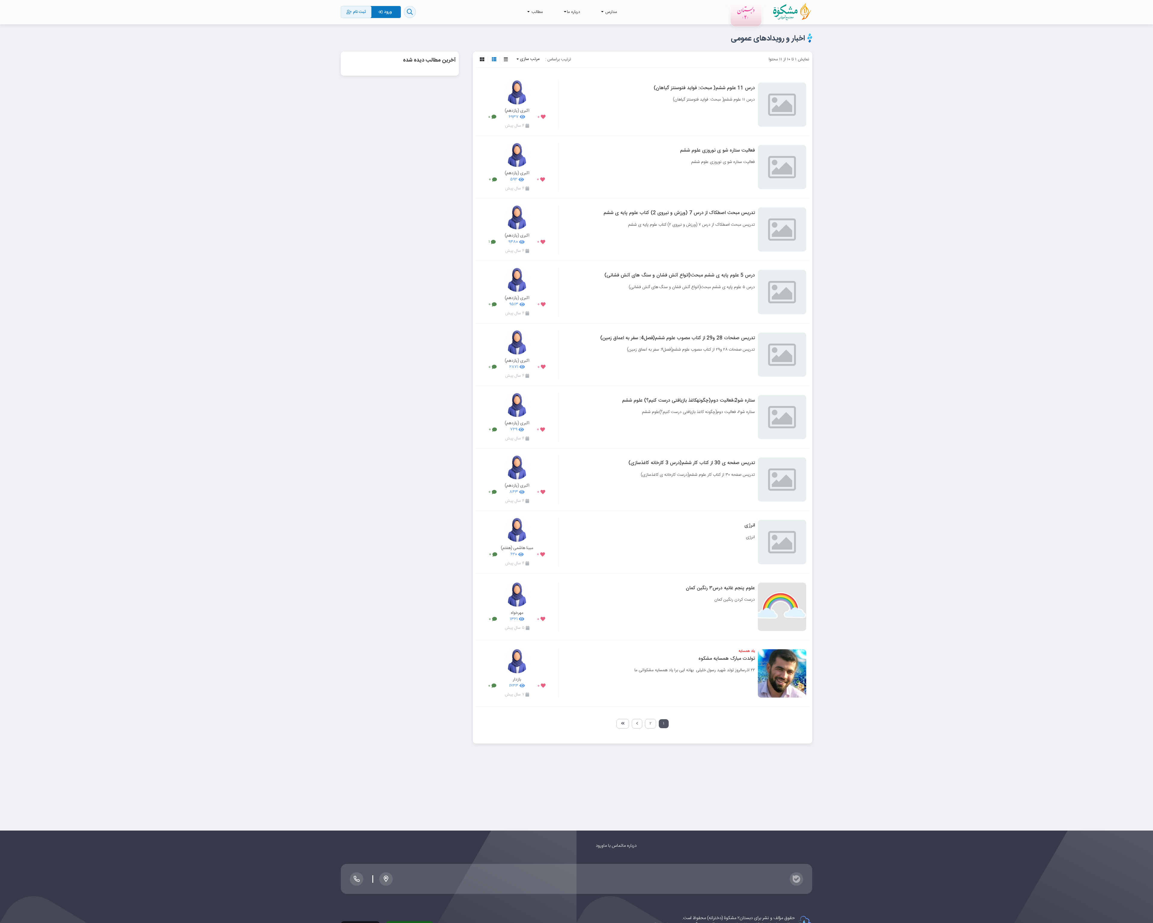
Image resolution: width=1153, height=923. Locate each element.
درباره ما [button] (573, 12)
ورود (600, 845)
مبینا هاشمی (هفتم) (517, 547)
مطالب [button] (536, 12)
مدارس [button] (610, 12)
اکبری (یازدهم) (517, 110)
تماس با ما (613, 845)
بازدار (517, 679)
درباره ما (629, 845)
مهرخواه (517, 612)
